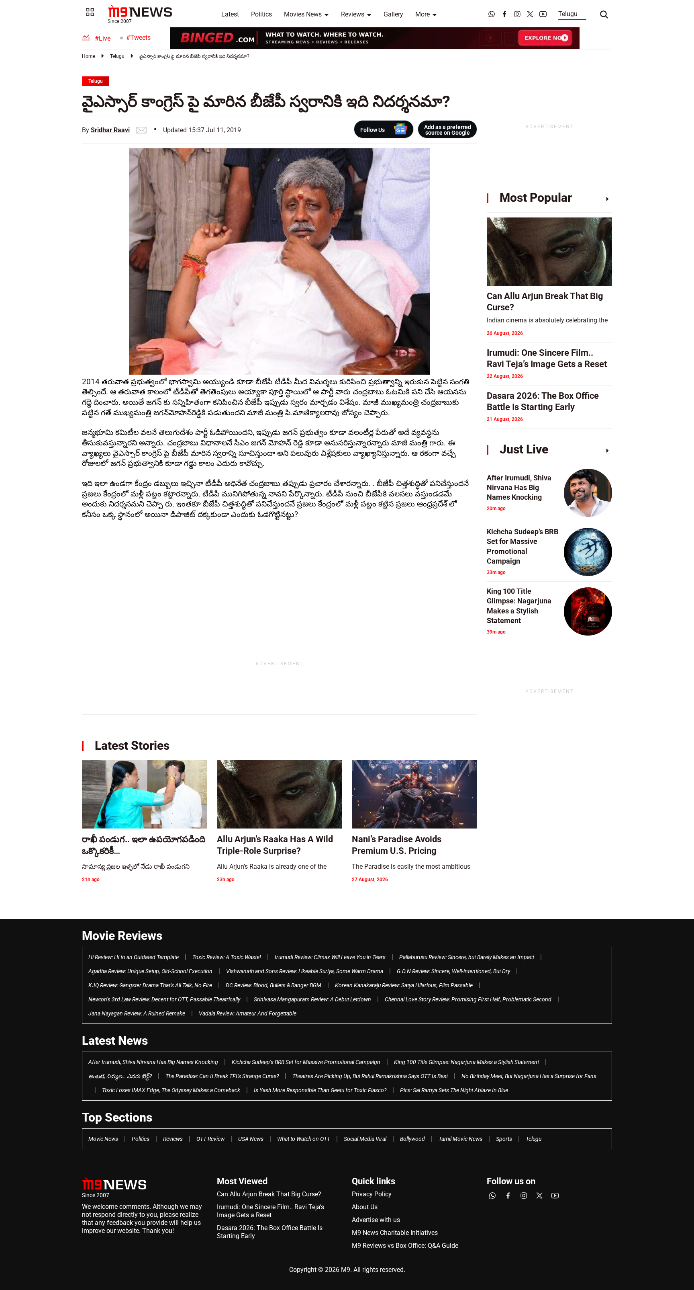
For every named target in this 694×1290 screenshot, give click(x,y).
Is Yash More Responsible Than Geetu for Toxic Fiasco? (320, 1090)
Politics (261, 14)
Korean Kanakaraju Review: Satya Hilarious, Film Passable (404, 985)
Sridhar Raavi (110, 130)
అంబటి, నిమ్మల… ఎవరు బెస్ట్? (120, 1076)
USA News (250, 1139)
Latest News (115, 1041)
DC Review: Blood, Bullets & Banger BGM (273, 985)
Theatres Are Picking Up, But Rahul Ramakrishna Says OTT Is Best (370, 1076)
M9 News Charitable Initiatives (395, 1233)
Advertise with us (376, 1220)
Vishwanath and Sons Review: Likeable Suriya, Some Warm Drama (304, 971)
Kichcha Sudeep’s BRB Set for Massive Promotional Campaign (306, 1062)
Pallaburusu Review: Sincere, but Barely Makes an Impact (466, 957)
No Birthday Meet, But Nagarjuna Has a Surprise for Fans (528, 1076)
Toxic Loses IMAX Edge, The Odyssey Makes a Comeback (171, 1090)
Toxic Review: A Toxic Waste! (226, 957)
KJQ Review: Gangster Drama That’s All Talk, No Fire (150, 985)
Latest (230, 14)
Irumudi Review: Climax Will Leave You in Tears (330, 957)
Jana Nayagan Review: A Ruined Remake (136, 1013)
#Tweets (138, 37)
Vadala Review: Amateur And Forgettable (247, 1013)
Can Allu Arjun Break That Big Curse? (269, 1194)
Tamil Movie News (460, 1139)
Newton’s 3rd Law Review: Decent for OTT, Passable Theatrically (164, 999)
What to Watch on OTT (303, 1139)
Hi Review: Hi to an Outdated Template (133, 957)
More (422, 14)
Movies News (303, 14)
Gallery (393, 14)
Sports (504, 1139)
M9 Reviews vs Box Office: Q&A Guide (405, 1245)
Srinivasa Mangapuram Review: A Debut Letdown (312, 999)
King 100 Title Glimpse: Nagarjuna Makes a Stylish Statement (466, 1062)
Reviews (352, 14)
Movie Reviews (122, 936)
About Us (365, 1207)
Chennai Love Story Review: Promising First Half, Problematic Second (468, 999)
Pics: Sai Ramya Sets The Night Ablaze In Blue (454, 1090)
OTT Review (210, 1139)
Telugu (568, 14)
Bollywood (412, 1139)
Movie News (103, 1139)
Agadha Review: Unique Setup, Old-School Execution (150, 971)
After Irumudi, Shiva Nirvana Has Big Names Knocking (153, 1062)
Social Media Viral (365, 1139)
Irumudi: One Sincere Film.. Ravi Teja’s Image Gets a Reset (270, 1211)
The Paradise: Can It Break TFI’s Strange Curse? (222, 1076)
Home (88, 56)
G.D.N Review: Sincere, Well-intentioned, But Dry (453, 971)
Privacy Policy (372, 1194)
